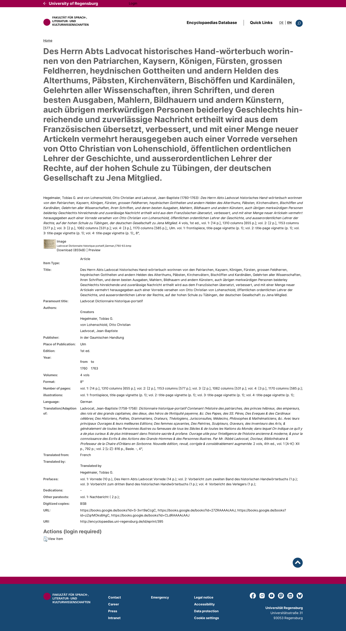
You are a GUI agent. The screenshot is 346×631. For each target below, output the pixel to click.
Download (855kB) (71, 250)
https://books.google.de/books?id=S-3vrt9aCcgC (118, 510)
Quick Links (261, 22)
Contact (114, 597)
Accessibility (204, 604)
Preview (94, 250)
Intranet (114, 618)
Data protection (206, 611)
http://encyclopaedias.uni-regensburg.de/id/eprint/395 (121, 521)
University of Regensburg (73, 3)
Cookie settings (206, 618)
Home (47, 40)
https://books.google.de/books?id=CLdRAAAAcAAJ (150, 515)
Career (113, 604)
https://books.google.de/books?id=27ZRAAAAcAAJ (197, 510)
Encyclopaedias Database (212, 22)
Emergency (160, 597)
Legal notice (203, 597)
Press (112, 611)
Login (133, 3)
